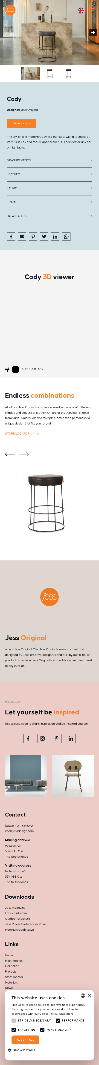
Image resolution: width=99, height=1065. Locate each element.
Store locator (21, 123)
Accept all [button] (25, 1040)
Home (9, 955)
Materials (11, 982)
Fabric (12, 188)
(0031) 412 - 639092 (19, 825)
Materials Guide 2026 (20, 929)
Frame (12, 202)
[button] (23, 1050)
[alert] (49, 1025)
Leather (13, 174)
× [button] (89, 995)
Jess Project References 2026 (25, 924)
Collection (12, 966)
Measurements (19, 160)
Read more (66, 1014)
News (9, 987)
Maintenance (14, 960)
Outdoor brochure (17, 918)
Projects (10, 971)
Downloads (16, 216)
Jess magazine (15, 907)
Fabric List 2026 (16, 913)
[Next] (93, 32)
